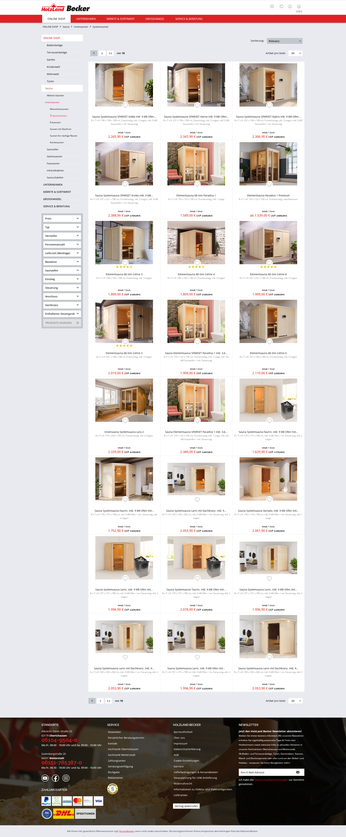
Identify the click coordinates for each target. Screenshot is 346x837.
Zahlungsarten (117, 760)
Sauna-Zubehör (55, 177)
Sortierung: (257, 40)
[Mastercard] (77, 801)
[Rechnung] (56, 801)
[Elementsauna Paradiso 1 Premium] (268, 163)
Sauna (49, 88)
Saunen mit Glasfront (60, 129)
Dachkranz (51, 305)
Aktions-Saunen (55, 95)
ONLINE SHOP (51, 38)
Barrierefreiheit (183, 732)
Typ (47, 227)
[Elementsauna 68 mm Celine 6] (268, 321)
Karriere (179, 766)
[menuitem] (273, 5)
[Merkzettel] (281, 6)
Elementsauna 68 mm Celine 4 (196, 276)
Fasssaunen (53, 163)
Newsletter (114, 732)
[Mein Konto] (290, 6)
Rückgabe (114, 772)
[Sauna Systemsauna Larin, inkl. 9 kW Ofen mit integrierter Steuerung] (124, 557)
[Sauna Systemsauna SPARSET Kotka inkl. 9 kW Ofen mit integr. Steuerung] (124, 85)
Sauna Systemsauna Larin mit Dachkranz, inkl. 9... (196, 514)
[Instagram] (67, 778)
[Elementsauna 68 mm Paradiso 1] (196, 163)
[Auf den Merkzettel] (125, 106)
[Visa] (98, 801)
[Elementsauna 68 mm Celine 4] (196, 242)
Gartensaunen (54, 156)
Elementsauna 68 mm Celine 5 (124, 354)
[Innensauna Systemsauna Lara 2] (124, 400)
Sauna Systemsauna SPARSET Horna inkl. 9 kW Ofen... (196, 120)
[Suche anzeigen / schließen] (272, 6)
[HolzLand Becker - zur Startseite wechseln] (65, 7)
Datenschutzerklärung (187, 749)
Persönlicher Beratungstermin (126, 737)
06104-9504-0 (59, 740)
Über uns (179, 737)
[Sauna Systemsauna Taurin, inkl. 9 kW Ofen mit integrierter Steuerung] (196, 557)
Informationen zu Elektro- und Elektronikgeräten (203, 789)
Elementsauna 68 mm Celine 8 (268, 276)
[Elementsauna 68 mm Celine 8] (268, 242)
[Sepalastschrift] (88, 801)
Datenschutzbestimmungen (271, 779)
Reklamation (115, 777)
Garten (51, 59)
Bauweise (51, 261)
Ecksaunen (55, 122)
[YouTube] (46, 778)
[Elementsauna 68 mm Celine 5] (124, 321)
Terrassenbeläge (57, 52)
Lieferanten (181, 795)
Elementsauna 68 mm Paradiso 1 (196, 197)
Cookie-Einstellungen (186, 760)
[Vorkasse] (67, 801)
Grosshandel (52, 199)
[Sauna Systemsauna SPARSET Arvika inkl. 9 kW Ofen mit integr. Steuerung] (124, 163)
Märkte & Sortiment (57, 192)
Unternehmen (53, 184)
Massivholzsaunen (59, 109)
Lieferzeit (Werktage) (57, 253)
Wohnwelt (53, 74)
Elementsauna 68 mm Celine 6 (268, 354)
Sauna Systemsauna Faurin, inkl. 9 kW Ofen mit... (268, 435)
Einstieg (50, 279)
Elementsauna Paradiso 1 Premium (268, 197)
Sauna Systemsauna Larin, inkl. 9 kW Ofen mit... (124, 593)
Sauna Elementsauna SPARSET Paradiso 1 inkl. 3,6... (196, 356)
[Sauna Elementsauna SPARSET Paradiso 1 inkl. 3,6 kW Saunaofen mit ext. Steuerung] (196, 321)
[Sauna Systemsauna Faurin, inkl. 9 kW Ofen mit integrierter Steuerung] (268, 400)
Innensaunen (52, 102)
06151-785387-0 (61, 762)
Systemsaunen (59, 115)
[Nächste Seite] (102, 53)
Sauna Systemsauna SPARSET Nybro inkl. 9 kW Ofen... (268, 120)
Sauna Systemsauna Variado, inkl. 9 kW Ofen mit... (268, 514)
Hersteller (51, 236)
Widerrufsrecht (183, 783)
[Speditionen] (85, 814)
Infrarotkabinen (55, 170)
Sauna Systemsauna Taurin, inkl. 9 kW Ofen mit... (196, 593)
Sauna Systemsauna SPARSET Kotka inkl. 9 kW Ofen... (124, 120)
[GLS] (46, 814)
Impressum (180, 743)
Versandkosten (126, 831)
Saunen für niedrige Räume (63, 135)
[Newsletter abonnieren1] (297, 772)
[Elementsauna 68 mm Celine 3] (124, 242)
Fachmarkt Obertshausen (123, 749)
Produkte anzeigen (58, 322)
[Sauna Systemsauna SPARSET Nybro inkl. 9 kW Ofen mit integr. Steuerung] (268, 85)
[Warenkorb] (300, 6)
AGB (176, 755)
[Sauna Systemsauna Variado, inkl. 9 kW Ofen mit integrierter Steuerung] (268, 479)
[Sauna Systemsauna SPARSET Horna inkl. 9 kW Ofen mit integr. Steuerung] (196, 85)
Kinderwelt (53, 67)
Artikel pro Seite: (276, 53)
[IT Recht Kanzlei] (114, 788)
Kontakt (112, 743)
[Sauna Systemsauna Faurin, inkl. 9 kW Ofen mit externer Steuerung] (124, 479)
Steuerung (51, 287)
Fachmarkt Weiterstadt (121, 755)
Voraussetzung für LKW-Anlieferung (195, 777)
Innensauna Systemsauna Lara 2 (124, 433)
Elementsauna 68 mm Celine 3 (124, 276)
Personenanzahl (55, 244)
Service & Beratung (56, 206)
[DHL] (63, 814)
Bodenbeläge (55, 45)
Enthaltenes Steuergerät (60, 313)
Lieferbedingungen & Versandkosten (196, 772)
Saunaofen (52, 149)
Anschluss (51, 296)
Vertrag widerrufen (186, 806)
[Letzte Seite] (110, 53)
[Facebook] (56, 778)
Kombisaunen (57, 142)
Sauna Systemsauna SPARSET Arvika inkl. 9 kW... (124, 199)
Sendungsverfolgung (120, 766)
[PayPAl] (46, 801)
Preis (48, 218)
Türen (50, 81)
